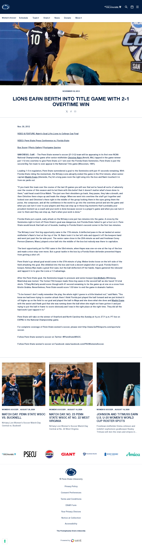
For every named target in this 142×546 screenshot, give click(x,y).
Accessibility (71, 524)
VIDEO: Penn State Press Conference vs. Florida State (43, 141)
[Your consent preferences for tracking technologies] (4, 541)
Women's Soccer (10, 409)
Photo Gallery (35, 148)
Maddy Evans (31, 177)
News (57, 18)
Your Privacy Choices (71, 512)
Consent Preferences (71, 493)
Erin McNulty (100, 278)
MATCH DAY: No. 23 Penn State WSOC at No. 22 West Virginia (69, 417)
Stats (46, 18)
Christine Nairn (75, 158)
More (77, 18)
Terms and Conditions (71, 499)
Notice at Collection (71, 518)
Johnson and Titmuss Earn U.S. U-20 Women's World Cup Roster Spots (117, 417)
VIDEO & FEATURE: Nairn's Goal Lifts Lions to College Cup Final (47, 134)
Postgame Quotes (52, 148)
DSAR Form (71, 505)
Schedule (23, 18)
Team (35, 18)
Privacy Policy (71, 486)
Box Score (22, 148)
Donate (67, 18)
